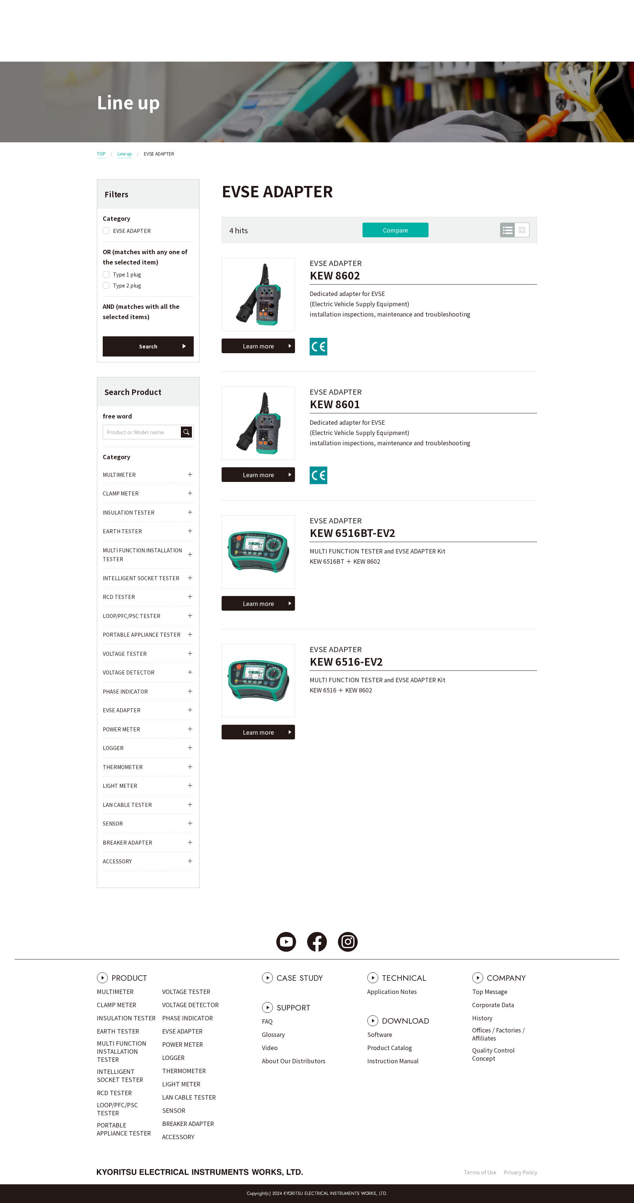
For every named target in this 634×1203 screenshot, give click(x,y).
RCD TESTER (119, 596)
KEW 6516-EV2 (346, 661)
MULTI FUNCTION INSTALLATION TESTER (142, 554)
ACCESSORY (117, 861)
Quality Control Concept (493, 1054)
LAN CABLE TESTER (127, 804)
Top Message (489, 991)
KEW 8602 (335, 275)
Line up (124, 153)
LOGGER (113, 748)
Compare (395, 230)
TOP (101, 153)
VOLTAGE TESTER (125, 653)
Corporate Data (493, 1005)
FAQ (267, 1021)
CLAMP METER (121, 493)
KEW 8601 (335, 404)
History (482, 1018)
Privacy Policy (520, 1172)
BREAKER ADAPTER (127, 842)
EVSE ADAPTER (122, 710)
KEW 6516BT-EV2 (353, 533)
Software (379, 1034)
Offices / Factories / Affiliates (498, 1034)
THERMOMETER (123, 767)
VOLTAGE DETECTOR (128, 672)
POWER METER (121, 729)
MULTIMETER (119, 474)
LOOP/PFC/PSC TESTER (131, 615)
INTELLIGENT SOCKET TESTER (141, 578)
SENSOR (113, 823)
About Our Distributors (293, 1061)
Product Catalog (389, 1047)
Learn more (258, 345)
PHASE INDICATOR (125, 691)
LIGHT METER (120, 785)
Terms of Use (480, 1172)
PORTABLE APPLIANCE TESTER (142, 634)
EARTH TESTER (122, 531)
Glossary (273, 1034)
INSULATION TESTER (128, 512)
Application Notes (392, 991)
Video (270, 1047)
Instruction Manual (393, 1061)
